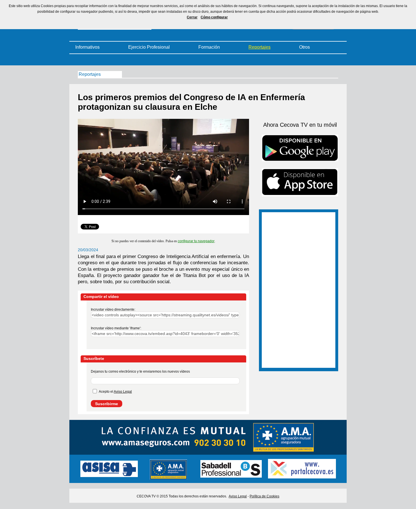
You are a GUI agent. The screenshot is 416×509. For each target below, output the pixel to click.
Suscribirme (106, 403)
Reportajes (259, 47)
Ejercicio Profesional (149, 47)
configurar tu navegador (196, 241)
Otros (304, 47)
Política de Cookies (264, 496)
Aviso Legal (123, 392)
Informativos (87, 47)
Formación (209, 47)
